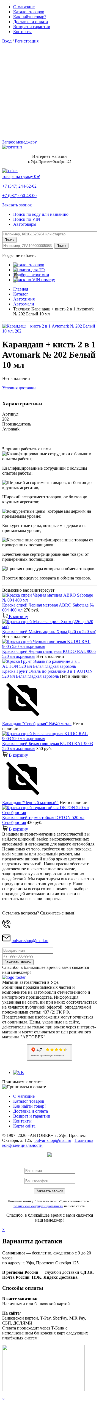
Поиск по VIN (26, 219)
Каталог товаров (28, 11)
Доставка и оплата (30, 21)
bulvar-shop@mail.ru (30, 940)
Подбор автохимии (31, 274)
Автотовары (24, 224)
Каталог (20, 294)
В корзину (18, 616)
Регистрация (26, 41)
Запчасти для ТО (29, 269)
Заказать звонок (17, 205)
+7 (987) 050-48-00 (19, 195)
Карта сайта (24, 1126)
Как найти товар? (29, 16)
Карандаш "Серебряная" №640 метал (37, 723)
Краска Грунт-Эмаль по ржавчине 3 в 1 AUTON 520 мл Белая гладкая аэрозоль (47, 674)
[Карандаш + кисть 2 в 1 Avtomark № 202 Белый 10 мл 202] (49, 331)
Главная (20, 289)
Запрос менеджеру (19, 142)
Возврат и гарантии (31, 26)
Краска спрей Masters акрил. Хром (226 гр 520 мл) (49, 631)
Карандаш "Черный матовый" (30, 802)
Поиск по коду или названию (40, 214)
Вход (7, 41)
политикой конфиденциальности (38, 1206)
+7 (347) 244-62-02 (19, 186)
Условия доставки (19, 387)
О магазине (24, 6)
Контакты (22, 31)
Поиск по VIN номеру (34, 279)
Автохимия (24, 299)
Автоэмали (23, 304)
